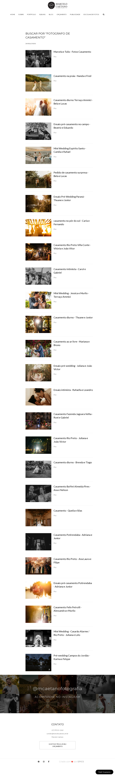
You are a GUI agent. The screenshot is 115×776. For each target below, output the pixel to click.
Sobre (21, 14)
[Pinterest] (38, 762)
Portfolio (31, 14)
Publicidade (75, 14)
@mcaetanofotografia (57, 688)
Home (12, 14)
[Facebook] (48, 762)
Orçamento (62, 14)
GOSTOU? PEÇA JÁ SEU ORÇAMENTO (57, 745)
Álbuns (42, 14)
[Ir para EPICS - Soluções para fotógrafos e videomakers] (71, 761)
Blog (51, 14)
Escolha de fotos (91, 14)
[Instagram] (43, 762)
